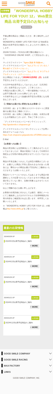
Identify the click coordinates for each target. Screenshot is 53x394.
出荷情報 (5, 10)
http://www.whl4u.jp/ (15, 209)
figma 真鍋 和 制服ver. (33, 62)
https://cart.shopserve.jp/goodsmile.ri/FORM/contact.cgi (27, 135)
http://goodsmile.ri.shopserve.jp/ (16, 124)
